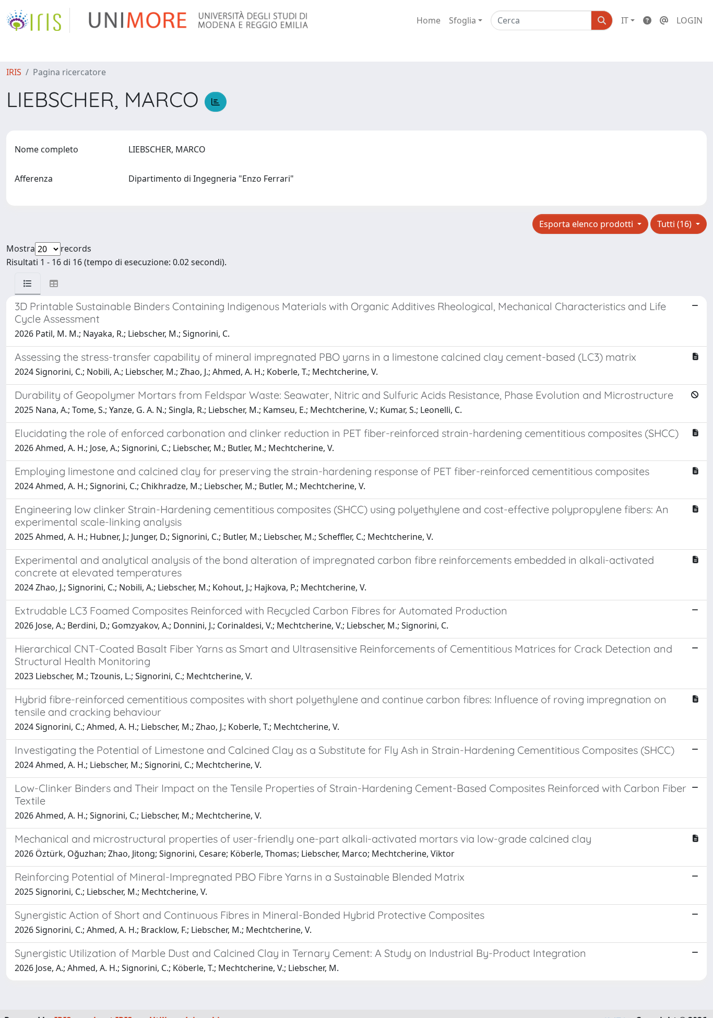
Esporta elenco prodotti (587, 224)
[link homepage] (38, 20)
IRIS (13, 72)
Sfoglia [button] (462, 20)
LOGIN (689, 20)
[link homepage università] (199, 20)
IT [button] (624, 20)
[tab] (28, 283)
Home (429, 20)
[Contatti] (664, 20)
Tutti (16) (675, 224)
